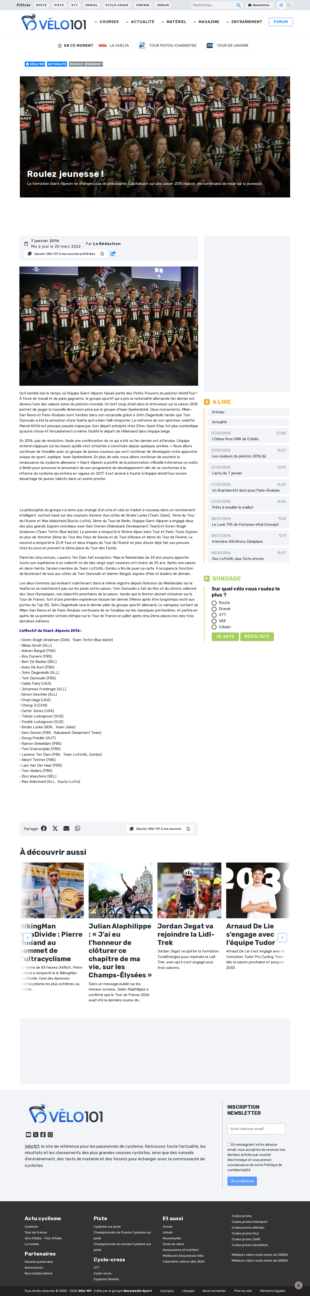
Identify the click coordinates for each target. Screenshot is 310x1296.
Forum (281, 22)
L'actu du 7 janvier (227, 473)
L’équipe (188, 1291)
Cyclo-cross (117, 5)
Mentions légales (273, 1291)
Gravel (91, 5)
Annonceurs (34, 1267)
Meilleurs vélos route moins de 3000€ (260, 1255)
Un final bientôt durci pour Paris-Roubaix (246, 490)
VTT (74, 5)
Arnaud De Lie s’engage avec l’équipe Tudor (250, 934)
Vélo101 (32, 1146)
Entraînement (247, 22)
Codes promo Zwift (246, 1239)
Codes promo (242, 1216)
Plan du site (243, 1291)
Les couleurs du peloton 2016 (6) (239, 456)
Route (41, 5)
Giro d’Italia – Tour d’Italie (43, 1238)
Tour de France (36, 1232)
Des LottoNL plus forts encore (238, 559)
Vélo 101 (36, 64)
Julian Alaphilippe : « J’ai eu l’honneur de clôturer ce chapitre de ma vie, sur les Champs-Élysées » (120, 950)
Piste (59, 5)
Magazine (209, 22)
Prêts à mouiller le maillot (232, 507)
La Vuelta (32, 1244)
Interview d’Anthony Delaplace (237, 541)
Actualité (143, 22)
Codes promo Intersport (250, 1222)
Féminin (142, 5)
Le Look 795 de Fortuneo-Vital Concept (245, 524)
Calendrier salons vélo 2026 (184, 1261)
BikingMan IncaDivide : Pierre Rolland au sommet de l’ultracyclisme (51, 942)
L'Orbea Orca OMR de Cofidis (235, 439)
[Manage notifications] (298, 1285)
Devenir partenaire (39, 1262)
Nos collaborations (39, 1273)
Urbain (163, 5)
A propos (167, 1291)
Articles (218, 412)
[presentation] (27, 938)
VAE (222, 621)
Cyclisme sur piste (107, 1226)
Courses (109, 22)
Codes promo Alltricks (248, 1227)
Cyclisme (31, 1226)
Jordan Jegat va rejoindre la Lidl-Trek (186, 934)
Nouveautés (172, 1238)
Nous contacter (214, 1291)
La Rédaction (107, 244)
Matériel (176, 22)
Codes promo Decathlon (250, 1245)
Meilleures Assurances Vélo (183, 1255)
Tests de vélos (173, 1244)
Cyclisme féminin (106, 1279)
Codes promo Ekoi (245, 1233)
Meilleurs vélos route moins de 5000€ (260, 1260)
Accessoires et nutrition (181, 1250)
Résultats (257, 636)
